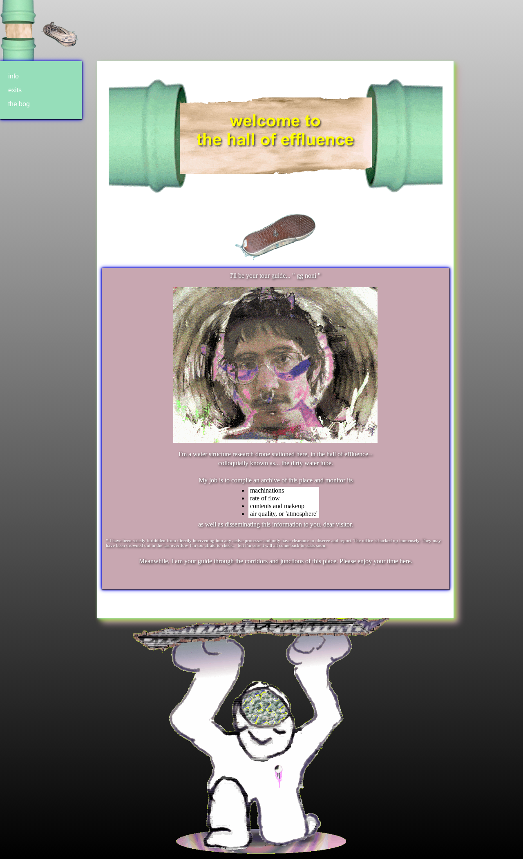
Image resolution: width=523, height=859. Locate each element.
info (13, 76)
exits (15, 90)
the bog (19, 103)
